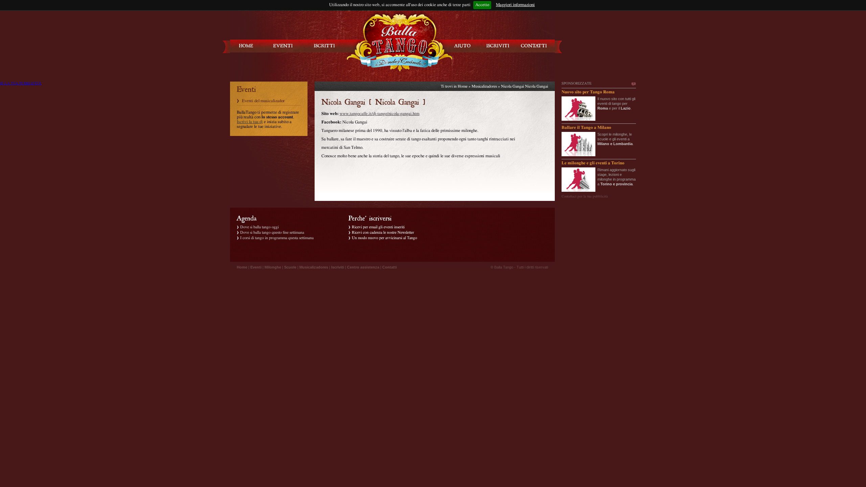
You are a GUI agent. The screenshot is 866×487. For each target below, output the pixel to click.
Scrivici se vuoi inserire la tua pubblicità (633, 84)
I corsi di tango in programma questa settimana (277, 238)
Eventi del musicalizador (263, 101)
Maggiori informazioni (515, 5)
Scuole (290, 267)
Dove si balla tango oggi (259, 227)
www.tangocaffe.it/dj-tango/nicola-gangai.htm (379, 114)
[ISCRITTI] (324, 45)
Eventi (255, 267)
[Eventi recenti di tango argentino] (246, 45)
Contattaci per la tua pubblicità (585, 196)
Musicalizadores (484, 86)
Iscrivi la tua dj (250, 122)
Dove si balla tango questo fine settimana (272, 232)
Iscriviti (337, 267)
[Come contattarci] (533, 45)
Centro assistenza (363, 267)
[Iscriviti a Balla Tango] (498, 45)
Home (463, 86)
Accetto (482, 5)
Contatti (389, 267)
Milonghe (273, 267)
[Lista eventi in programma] (283, 45)
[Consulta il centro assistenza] (462, 45)
